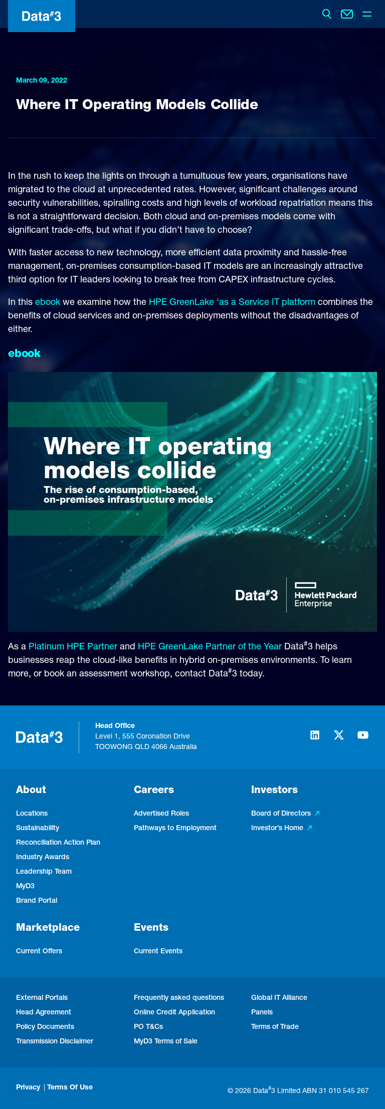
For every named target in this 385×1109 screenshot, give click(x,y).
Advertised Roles (161, 814)
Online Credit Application (174, 1012)
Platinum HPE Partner (73, 647)
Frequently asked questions (179, 998)
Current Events (158, 951)
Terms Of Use (70, 1087)
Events (151, 929)
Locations (32, 814)
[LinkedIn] (315, 739)
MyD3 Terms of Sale (166, 1041)
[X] (339, 739)
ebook (47, 302)
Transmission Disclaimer (54, 1041)
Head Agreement (43, 1012)
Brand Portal (36, 901)
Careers (154, 791)
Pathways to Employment (175, 828)
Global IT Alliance (279, 998)
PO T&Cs (148, 1027)
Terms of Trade (275, 1027)
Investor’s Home (277, 828)
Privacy (28, 1087)
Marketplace (48, 929)
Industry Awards (42, 857)
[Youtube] (363, 739)
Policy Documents (45, 1027)
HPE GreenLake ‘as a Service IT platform (232, 302)
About (31, 791)
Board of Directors (281, 814)
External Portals (42, 998)
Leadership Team (44, 872)
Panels (262, 1012)
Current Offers (39, 951)
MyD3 (25, 886)
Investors (274, 791)
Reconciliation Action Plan (58, 843)
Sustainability (37, 828)
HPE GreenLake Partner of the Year (210, 647)
